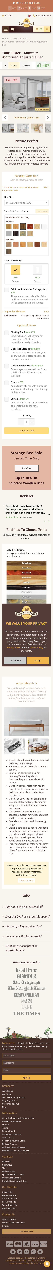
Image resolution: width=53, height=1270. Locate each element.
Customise (15, 660)
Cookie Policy (36, 647)
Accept (37, 660)
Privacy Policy (13, 647)
